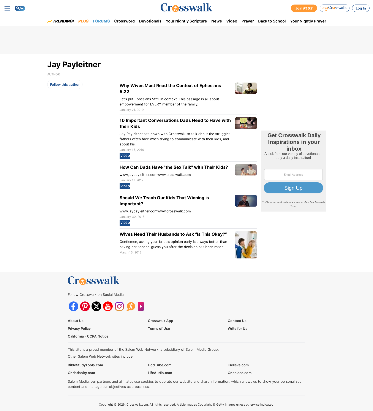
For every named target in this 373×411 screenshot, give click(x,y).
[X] (96, 306)
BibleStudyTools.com (85, 365)
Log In (361, 8)
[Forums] (131, 306)
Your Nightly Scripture (186, 21)
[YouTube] (108, 306)
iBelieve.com (238, 365)
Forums (101, 21)
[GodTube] (142, 306)
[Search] (20, 8)
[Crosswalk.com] (186, 7)
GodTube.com (159, 365)
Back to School (272, 21)
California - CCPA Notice (88, 336)
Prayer (248, 21)
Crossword (124, 21)
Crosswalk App (160, 321)
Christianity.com (81, 373)
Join (304, 8)
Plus (83, 21)
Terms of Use (159, 328)
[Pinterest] (85, 306)
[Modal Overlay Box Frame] (293, 171)
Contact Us (237, 321)
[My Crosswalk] (334, 8)
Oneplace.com (239, 373)
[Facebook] (73, 306)
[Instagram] (119, 306)
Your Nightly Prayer (308, 21)
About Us (76, 321)
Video (231, 21)
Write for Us (237, 328)
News (216, 21)
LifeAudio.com (160, 373)
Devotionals (150, 21)
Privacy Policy (79, 328)
